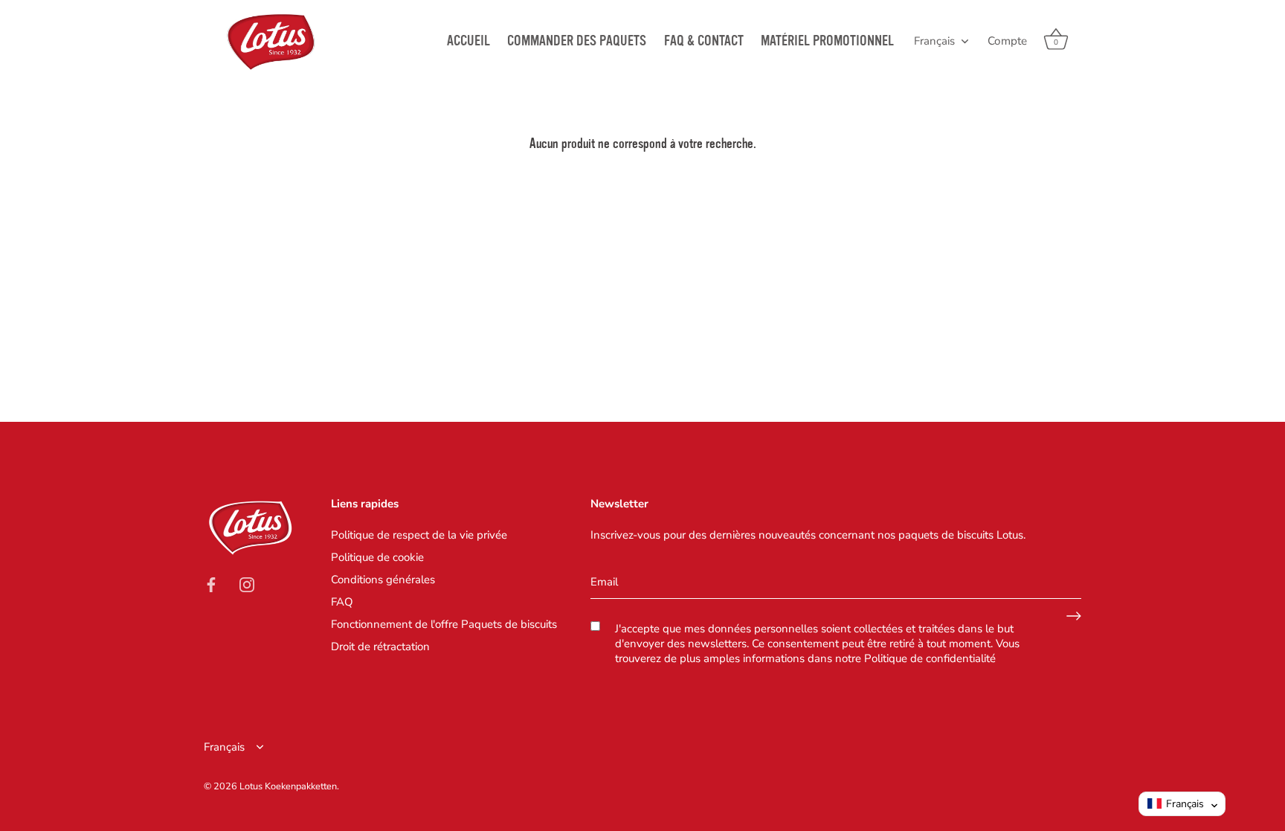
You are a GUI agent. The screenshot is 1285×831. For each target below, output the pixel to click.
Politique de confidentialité (930, 658)
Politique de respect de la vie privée (419, 534)
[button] (1182, 804)
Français (934, 41)
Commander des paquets (576, 41)
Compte (1007, 40)
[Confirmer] (1073, 616)
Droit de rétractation (380, 646)
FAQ (342, 601)
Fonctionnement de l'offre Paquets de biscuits (444, 624)
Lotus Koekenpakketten (288, 786)
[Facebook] (211, 584)
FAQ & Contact (704, 41)
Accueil (468, 41)
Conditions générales (383, 579)
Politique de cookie (377, 557)
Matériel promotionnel (827, 41)
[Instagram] (246, 584)
